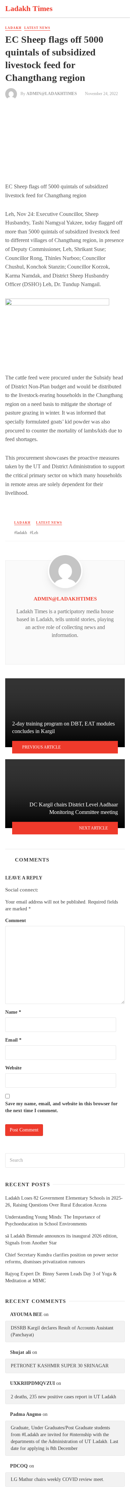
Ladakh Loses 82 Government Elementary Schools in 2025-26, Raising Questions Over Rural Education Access (64, 1201)
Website (13, 1067)
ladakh (21, 532)
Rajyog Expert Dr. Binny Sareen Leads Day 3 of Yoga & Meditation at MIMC (61, 1277)
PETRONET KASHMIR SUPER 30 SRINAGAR (60, 1365)
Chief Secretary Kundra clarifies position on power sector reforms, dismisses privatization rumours (61, 1258)
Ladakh (13, 28)
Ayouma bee (26, 1314)
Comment (15, 920)
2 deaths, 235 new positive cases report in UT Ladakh (63, 1396)
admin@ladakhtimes (51, 93)
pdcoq (19, 1466)
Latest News (37, 28)
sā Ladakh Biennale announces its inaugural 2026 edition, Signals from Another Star (61, 1239)
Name (13, 1012)
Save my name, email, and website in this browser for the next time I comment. (61, 1107)
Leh (35, 532)
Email (13, 1040)
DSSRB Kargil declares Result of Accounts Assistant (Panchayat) (62, 1331)
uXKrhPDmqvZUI (32, 1383)
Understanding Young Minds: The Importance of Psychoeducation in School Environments (53, 1220)
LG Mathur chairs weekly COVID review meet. (57, 1479)
